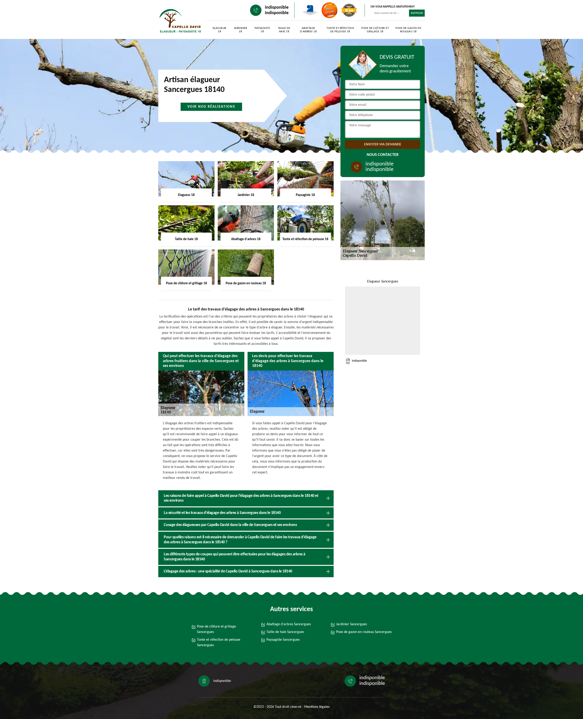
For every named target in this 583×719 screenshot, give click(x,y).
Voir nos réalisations (211, 107)
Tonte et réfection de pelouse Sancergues (218, 642)
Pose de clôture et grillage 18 (375, 30)
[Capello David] (179, 21)
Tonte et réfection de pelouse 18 (340, 30)
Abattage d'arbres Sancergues (288, 624)
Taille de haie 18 (284, 30)
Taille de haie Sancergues (285, 632)
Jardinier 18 (240, 30)
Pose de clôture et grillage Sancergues (216, 629)
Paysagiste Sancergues (283, 640)
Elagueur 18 (219, 30)
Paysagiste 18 (262, 30)
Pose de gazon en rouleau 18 (408, 30)
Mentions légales (317, 707)
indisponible (277, 7)
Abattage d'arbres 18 (308, 30)
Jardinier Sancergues (351, 624)
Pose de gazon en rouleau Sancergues (364, 632)
